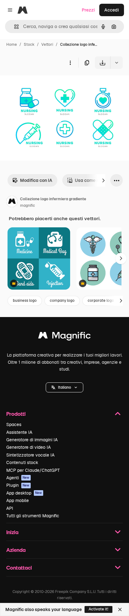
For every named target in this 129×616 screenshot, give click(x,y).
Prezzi (88, 10)
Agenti (17, 478)
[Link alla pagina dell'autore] (12, 202)
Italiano (64, 387)
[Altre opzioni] (70, 62)
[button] (64, 387)
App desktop (24, 493)
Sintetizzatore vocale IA (30, 455)
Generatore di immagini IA (32, 440)
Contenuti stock (22, 462)
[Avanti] (103, 180)
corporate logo (101, 300)
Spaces (13, 424)
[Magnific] (64, 337)
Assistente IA (19, 432)
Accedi (111, 10)
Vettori (47, 44)
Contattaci (19, 567)
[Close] (120, 609)
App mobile (17, 500)
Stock (29, 44)
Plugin (17, 485)
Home (11, 44)
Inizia (12, 532)
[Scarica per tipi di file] (116, 62)
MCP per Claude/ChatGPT (33, 470)
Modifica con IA (36, 180)
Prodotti (16, 413)
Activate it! (98, 609)
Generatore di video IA (28, 447)
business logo (25, 300)
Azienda (16, 550)
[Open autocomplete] (14, 26)
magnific (27, 205)
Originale (41, 83)
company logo (62, 300)
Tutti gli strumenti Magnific (32, 516)
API (9, 508)
